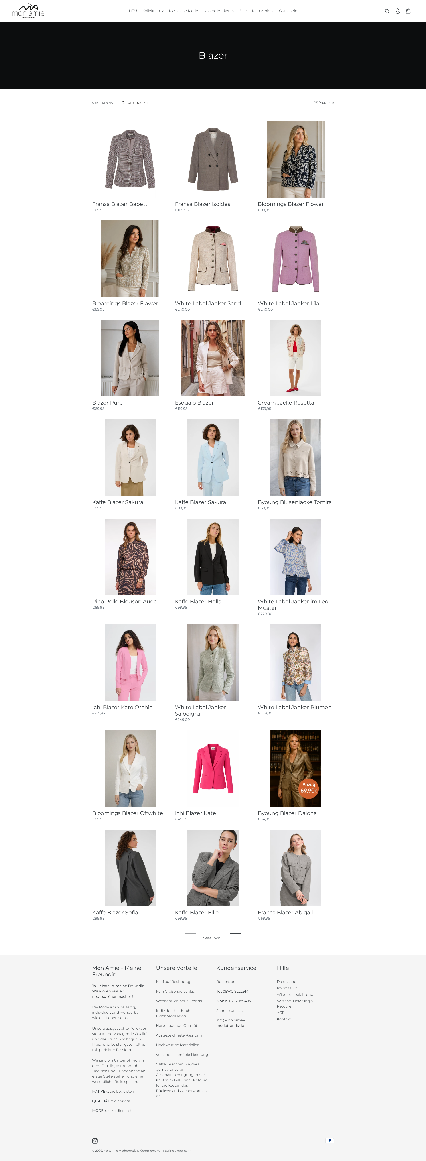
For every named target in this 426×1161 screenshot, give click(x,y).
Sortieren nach (104, 102)
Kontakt (284, 1019)
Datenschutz (288, 982)
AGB (281, 1013)
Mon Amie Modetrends (119, 1150)
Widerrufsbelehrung (295, 994)
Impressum (287, 988)
